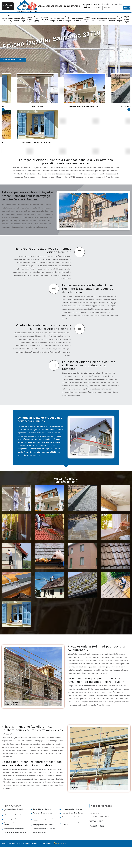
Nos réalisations (13, 59)
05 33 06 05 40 (94, 5)
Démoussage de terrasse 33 (44, 19)
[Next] (128, 109)
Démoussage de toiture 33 (112, 19)
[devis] (8, 8)
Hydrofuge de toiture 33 (87, 19)
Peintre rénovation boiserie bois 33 (52, 19)
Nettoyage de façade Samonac (14, 828)
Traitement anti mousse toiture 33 (37, 19)
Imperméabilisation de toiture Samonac (71, 823)
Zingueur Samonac (39, 832)
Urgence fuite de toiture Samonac (15, 832)
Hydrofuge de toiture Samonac (72, 809)
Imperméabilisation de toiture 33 (102, 19)
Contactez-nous (45, 843)
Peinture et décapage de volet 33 (126, 19)
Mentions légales (32, 843)
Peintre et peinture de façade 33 (10, 19)
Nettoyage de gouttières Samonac (73, 813)
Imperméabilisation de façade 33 (77, 19)
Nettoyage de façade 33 (30, 19)
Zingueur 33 (93, 19)
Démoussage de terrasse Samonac (15, 819)
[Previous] (3, 109)
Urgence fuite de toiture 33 (23, 19)
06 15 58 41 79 (94, 8)
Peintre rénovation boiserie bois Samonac (72, 818)
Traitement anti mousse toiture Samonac (14, 823)
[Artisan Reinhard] (27, 6)
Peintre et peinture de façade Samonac (42, 814)
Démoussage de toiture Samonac (44, 828)
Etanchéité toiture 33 (17, 19)
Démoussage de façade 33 (60, 19)
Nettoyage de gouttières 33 (68, 19)
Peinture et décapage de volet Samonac (43, 819)
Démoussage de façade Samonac (15, 815)
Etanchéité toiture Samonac (42, 809)
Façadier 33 (4, 19)
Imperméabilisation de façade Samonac (13, 810)
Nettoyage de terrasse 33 (120, 19)
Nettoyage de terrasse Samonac (43, 824)
